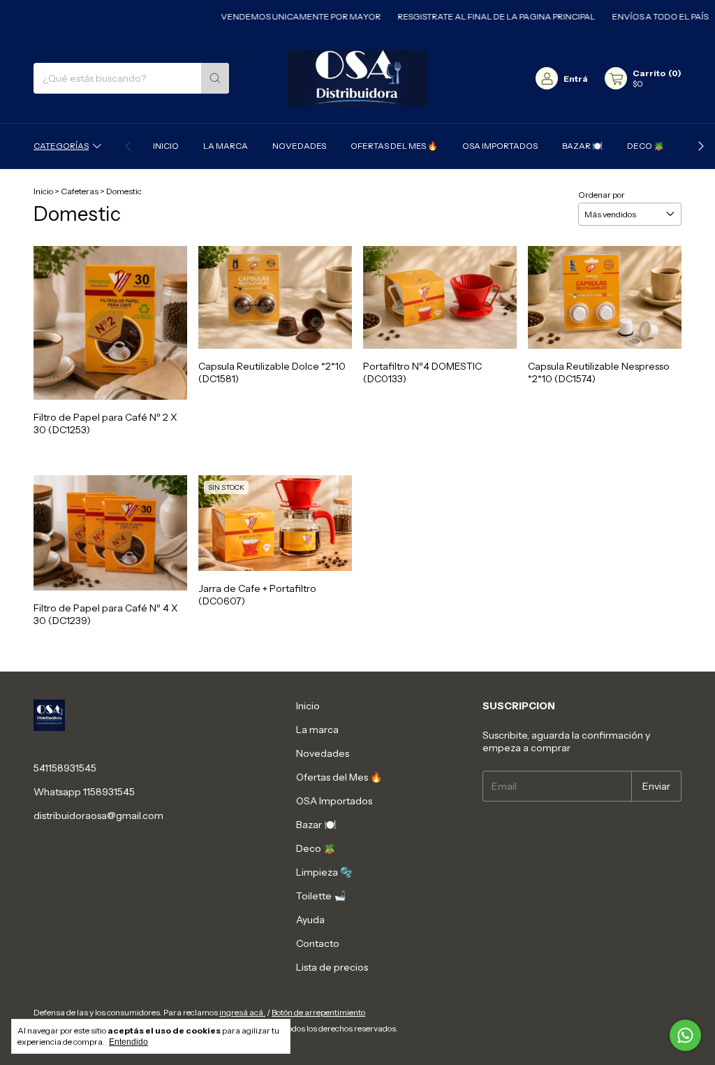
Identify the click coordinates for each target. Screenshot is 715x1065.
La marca (225, 145)
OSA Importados (500, 145)
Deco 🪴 (645, 145)
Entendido (128, 1042)
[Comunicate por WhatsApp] (685, 1035)
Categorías (61, 145)
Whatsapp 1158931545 (84, 791)
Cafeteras (79, 191)
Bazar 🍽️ (582, 145)
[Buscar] (215, 78)
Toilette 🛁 (321, 896)
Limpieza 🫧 (324, 872)
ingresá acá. (242, 1012)
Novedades (299, 145)
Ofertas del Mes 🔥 (394, 145)
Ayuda (310, 919)
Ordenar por (601, 194)
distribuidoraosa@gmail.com (98, 815)
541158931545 (65, 768)
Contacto (317, 943)
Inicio (166, 145)
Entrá (575, 78)
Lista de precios (332, 967)
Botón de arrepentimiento (318, 1012)
